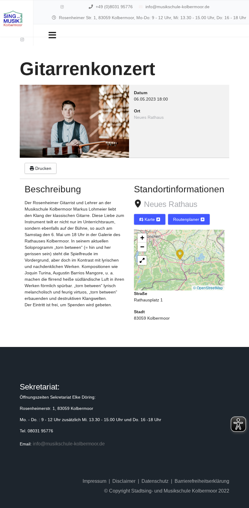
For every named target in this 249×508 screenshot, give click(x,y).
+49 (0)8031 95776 (114, 6)
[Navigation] (52, 35)
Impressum (94, 481)
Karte (149, 219)
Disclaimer (123, 481)
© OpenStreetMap (208, 287)
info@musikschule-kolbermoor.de (177, 6)
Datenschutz (155, 481)
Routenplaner (186, 219)
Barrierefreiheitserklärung (202, 481)
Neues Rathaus (170, 204)
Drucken (42, 168)
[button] (180, 254)
